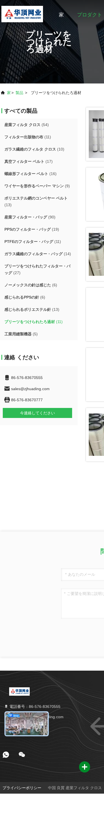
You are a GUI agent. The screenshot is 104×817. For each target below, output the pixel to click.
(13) (36, 201)
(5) (21, 334)
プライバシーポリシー (21, 788)
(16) (30, 173)
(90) (29, 217)
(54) (26, 124)
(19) (31, 229)
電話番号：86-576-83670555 (34, 706)
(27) (37, 269)
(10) (34, 149)
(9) (37, 186)
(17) (28, 161)
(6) (30, 285)
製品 (19, 92)
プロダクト (89, 15)
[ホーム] (22, 14)
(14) (37, 254)
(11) (27, 137)
